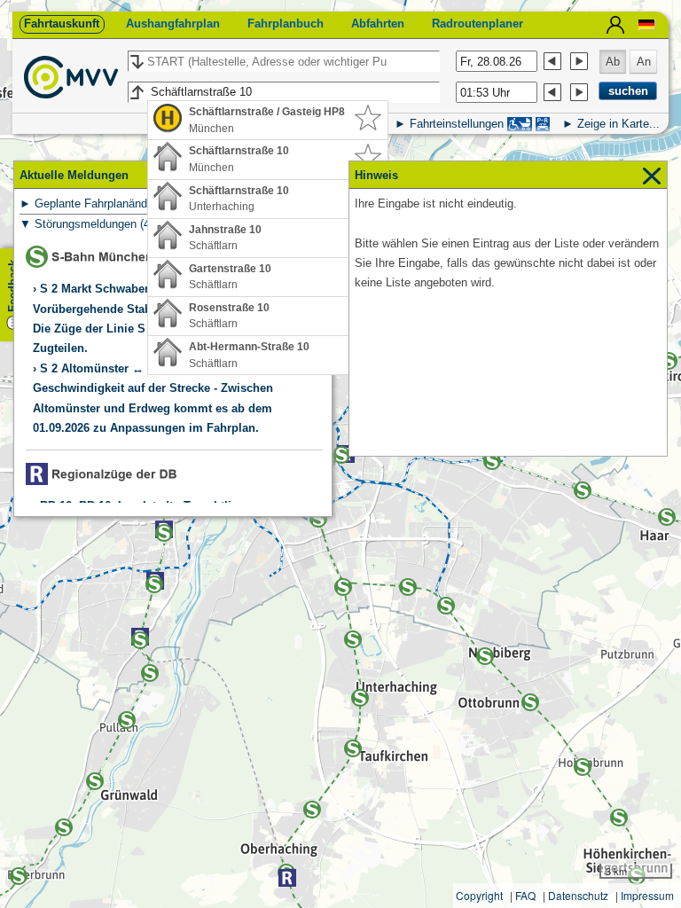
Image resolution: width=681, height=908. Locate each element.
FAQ (525, 895)
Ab (613, 61)
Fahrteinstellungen (457, 123)
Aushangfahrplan (173, 23)
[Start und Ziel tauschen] (136, 62)
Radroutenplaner (477, 23)
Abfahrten (377, 23)
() (128, 203)
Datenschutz (578, 895)
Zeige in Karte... (618, 123)
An (644, 61)
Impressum (647, 895)
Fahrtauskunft (61, 23)
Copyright (479, 895)
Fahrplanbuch (285, 23)
